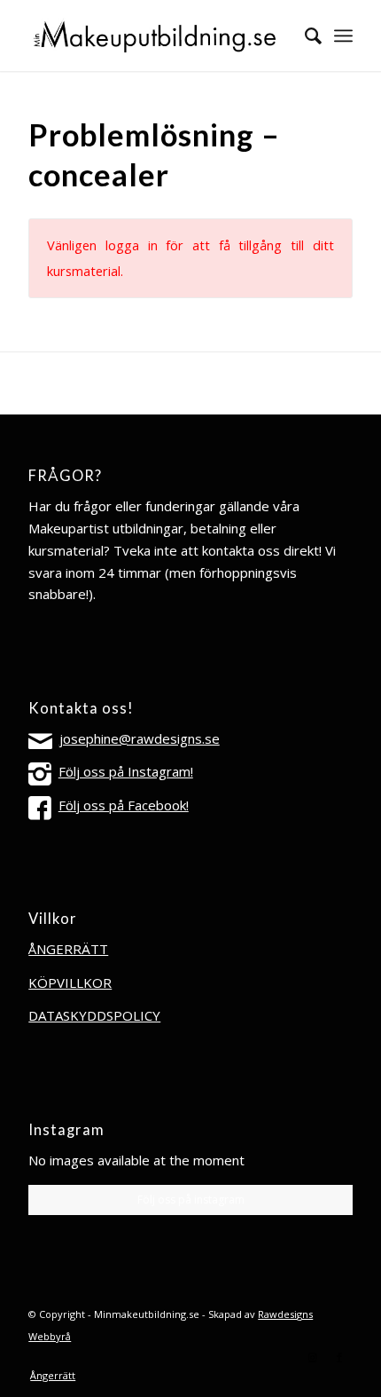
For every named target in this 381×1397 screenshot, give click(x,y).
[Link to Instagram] (312, 1357)
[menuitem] (304, 35)
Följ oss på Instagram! (125, 771)
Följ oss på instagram (191, 1199)
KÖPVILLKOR (70, 982)
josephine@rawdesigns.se (139, 738)
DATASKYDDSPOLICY (94, 1015)
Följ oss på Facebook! (123, 805)
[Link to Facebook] (339, 1357)
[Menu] (343, 35)
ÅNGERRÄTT (68, 949)
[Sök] (304, 35)
